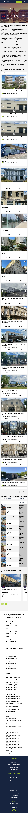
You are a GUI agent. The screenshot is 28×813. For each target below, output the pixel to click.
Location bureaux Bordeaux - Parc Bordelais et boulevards (11, 206)
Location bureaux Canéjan (11, 668)
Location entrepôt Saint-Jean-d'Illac (13, 680)
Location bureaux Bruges (11, 663)
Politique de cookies (14, 797)
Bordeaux (25, 8)
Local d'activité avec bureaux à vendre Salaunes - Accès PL (12, 299)
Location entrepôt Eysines (11, 689)
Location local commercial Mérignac (13, 696)
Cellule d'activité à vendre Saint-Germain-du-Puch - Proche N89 (13, 137)
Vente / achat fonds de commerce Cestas (14, 747)
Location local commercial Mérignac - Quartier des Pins (12, 160)
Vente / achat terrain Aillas (11, 718)
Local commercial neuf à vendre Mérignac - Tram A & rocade (13, 91)
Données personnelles (14, 795)
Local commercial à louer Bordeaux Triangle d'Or (12, 436)
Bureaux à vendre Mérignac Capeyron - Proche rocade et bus (13, 483)
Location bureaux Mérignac (11, 655)
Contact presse (14, 807)
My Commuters (14, 779)
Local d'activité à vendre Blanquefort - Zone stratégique (10, 391)
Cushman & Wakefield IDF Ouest (12, 631)
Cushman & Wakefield (11, 621)
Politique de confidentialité (14, 793)
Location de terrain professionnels (14, 766)
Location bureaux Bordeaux (11, 656)
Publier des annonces (20, 2)
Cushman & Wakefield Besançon (12, 639)
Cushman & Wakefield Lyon (11, 633)
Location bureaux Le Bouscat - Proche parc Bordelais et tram (13, 253)
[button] (2, 604)
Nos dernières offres (14, 767)
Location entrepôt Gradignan (11, 684)
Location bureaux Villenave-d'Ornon (13, 665)
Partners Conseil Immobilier (11, 641)
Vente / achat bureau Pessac (11, 660)
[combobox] (23, 502)
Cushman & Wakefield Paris (11, 623)
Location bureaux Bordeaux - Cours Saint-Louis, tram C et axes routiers (13, 414)
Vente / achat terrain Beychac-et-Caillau (14, 726)
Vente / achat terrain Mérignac (12, 725)
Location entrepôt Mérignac (11, 675)
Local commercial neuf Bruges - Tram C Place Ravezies (10, 229)
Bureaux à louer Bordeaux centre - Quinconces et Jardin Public (12, 322)
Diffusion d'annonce (14, 777)
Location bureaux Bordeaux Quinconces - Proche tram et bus (14, 276)
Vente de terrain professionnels (14, 764)
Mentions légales (14, 792)
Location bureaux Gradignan (11, 670)
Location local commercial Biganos (13, 704)
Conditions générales (14, 788)
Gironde (21, 8)
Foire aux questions (14, 790)
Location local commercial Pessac (12, 711)
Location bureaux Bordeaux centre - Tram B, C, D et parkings (12, 460)
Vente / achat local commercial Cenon (13, 699)
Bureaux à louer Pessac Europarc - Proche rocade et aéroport (13, 368)
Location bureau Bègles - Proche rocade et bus (12, 183)
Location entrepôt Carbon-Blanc (12, 685)
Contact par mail (14, 805)
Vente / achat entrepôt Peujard (12, 679)
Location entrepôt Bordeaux (11, 687)
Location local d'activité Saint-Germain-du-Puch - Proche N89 (12, 114)
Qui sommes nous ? (14, 787)
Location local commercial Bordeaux (13, 698)
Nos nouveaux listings (14, 769)
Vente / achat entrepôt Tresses (12, 682)
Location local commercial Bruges (12, 709)
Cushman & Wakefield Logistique (12, 625)
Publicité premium (14, 780)
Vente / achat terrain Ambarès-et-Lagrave (14, 720)
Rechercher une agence (8, 8)
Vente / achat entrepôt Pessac (12, 690)
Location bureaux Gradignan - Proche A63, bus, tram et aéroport (13, 345)
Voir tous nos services (14, 775)
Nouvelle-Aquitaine (16, 8)
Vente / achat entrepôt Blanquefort (13, 677)
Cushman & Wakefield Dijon (11, 638)
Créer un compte (14, 762)
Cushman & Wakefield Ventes (11, 630)
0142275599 (15, 803)
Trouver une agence (14, 760)
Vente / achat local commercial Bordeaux (14, 703)
